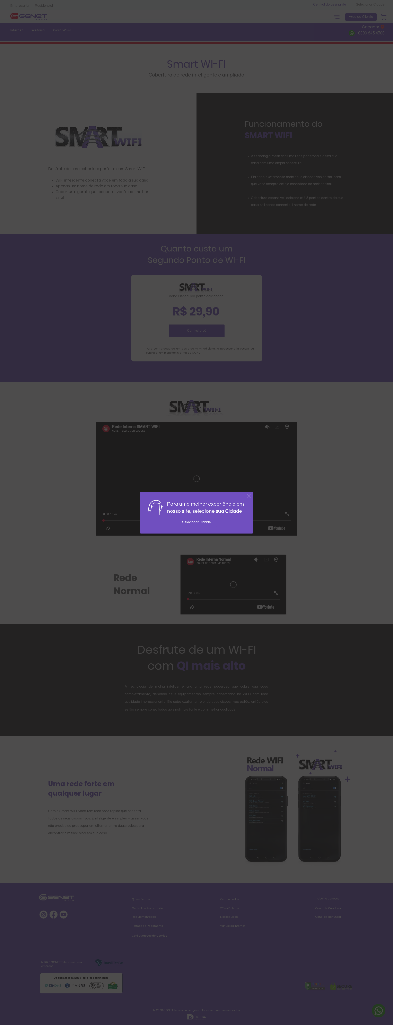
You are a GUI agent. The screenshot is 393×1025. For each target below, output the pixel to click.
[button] (248, 496)
